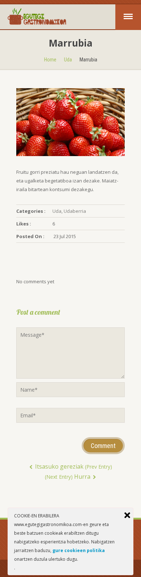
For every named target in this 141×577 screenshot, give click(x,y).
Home (50, 60)
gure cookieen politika (78, 550)
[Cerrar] (127, 515)
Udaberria (75, 211)
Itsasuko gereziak (73, 466)
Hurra (68, 477)
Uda (68, 60)
